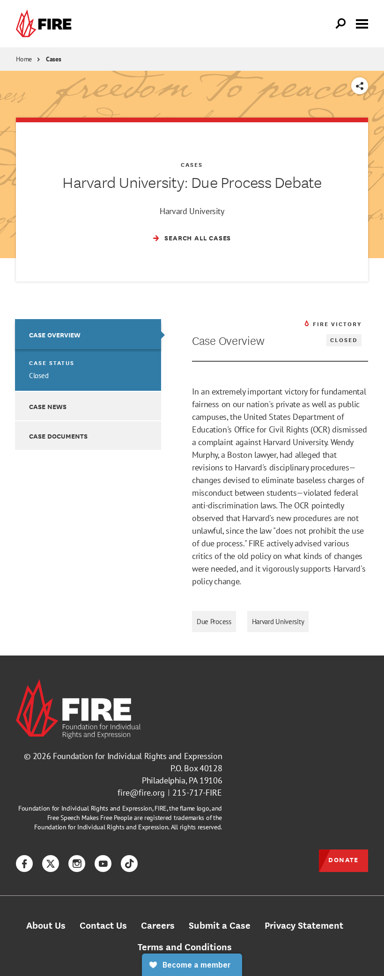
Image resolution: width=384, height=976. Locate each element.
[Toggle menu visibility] (362, 23)
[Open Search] (341, 24)
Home (24, 59)
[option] (88, 354)
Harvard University (278, 621)
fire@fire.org (141, 792)
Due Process (214, 621)
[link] (46, 23)
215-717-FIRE (197, 792)
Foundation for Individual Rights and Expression (137, 756)
